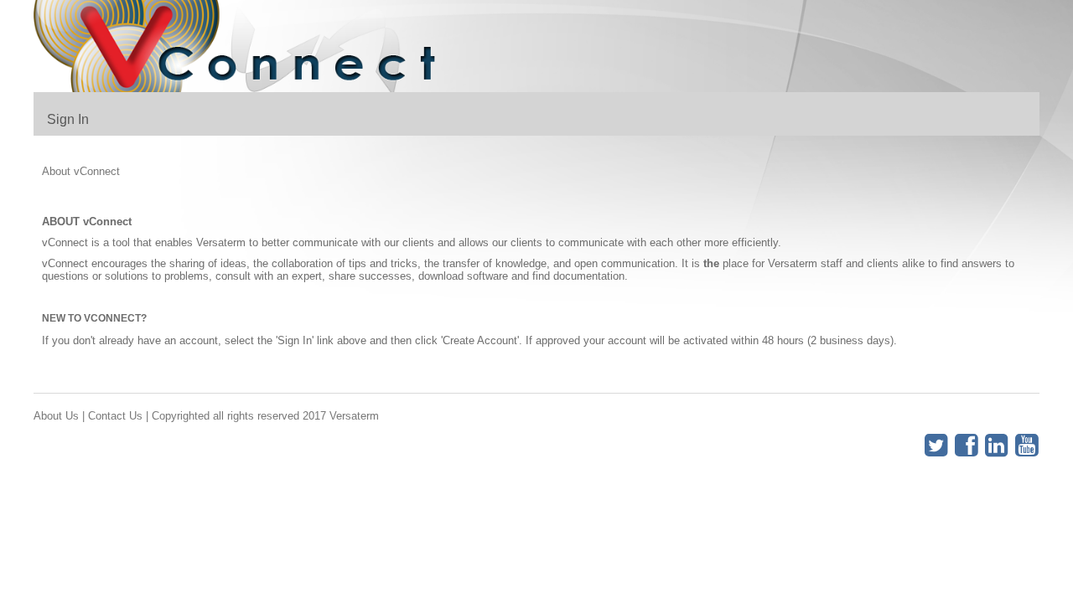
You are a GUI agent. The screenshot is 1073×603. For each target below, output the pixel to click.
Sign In (68, 119)
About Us (56, 416)
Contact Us (115, 416)
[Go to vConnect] (243, 46)
